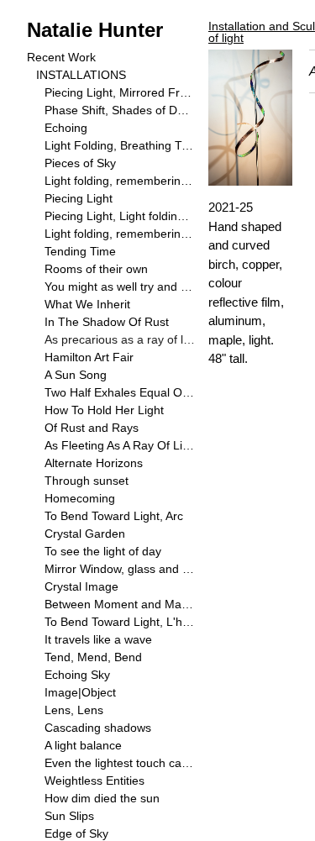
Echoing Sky (77, 674)
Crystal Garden (85, 533)
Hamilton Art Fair (89, 357)
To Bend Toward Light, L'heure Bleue (120, 621)
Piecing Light (79, 198)
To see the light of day (103, 551)
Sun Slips (69, 816)
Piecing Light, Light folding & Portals (120, 216)
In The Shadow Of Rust (107, 322)
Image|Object (80, 692)
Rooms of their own (96, 269)
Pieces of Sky (80, 163)
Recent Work (61, 57)
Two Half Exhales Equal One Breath (120, 392)
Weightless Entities (94, 780)
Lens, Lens (74, 710)
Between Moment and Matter (120, 604)
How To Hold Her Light (104, 410)
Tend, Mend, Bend (93, 657)
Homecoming (80, 498)
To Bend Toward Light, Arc (114, 516)
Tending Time (80, 251)
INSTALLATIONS (81, 74)
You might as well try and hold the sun (120, 286)
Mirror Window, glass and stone (120, 569)
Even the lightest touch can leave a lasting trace (120, 763)
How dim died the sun (102, 798)
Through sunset (87, 480)
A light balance (83, 745)
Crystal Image (81, 586)
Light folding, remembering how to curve (120, 233)
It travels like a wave (98, 639)
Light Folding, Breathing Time (120, 145)
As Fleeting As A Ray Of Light (120, 445)
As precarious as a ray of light (120, 339)
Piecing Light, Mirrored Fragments (120, 92)
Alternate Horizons (94, 463)
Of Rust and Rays (92, 427)
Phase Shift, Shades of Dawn (120, 110)
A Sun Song (76, 374)
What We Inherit (87, 304)
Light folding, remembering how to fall (120, 180)
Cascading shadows (98, 727)
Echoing (66, 127)
